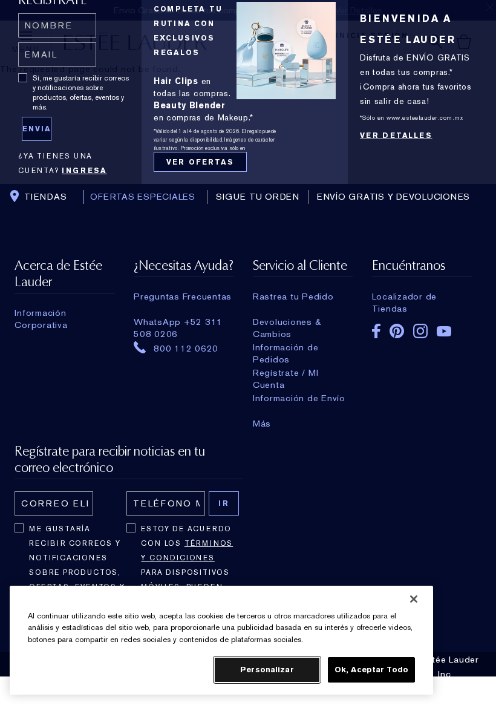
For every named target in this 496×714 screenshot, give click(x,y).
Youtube (444, 331)
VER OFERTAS (200, 162)
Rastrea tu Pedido (293, 296)
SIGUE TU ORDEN (257, 197)
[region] (221, 640)
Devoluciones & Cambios (287, 322)
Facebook (376, 331)
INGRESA (84, 170)
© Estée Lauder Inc (444, 666)
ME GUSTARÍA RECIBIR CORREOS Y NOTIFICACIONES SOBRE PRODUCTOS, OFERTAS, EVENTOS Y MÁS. (77, 565)
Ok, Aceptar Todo (371, 669)
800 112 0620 (186, 347)
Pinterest (397, 331)
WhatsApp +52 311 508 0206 (178, 322)
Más (262, 424)
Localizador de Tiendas (404, 296)
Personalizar (267, 669)
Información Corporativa (41, 313)
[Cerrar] (413, 599)
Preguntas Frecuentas (183, 296)
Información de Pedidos (286, 347)
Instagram (420, 331)
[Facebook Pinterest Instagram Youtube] (422, 327)
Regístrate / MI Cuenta (286, 373)
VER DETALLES (396, 135)
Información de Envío (299, 398)
